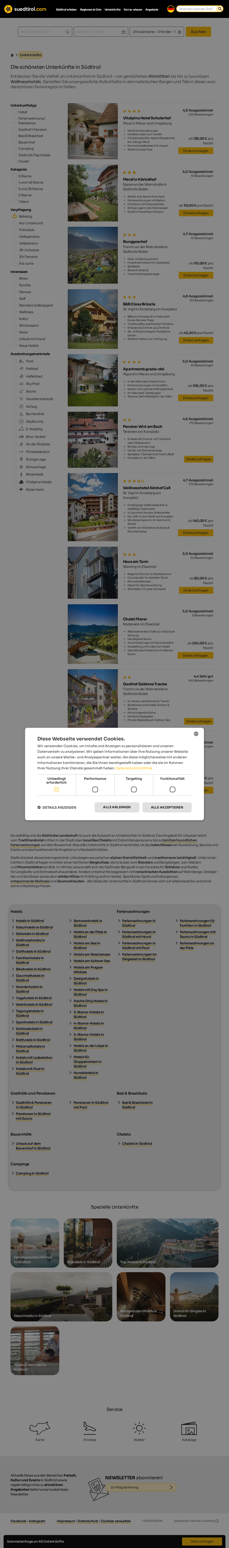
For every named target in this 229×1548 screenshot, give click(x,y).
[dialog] (114, 774)
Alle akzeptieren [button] (167, 807)
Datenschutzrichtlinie (134, 768)
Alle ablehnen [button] (117, 807)
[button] (56, 807)
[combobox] (196, 734)
